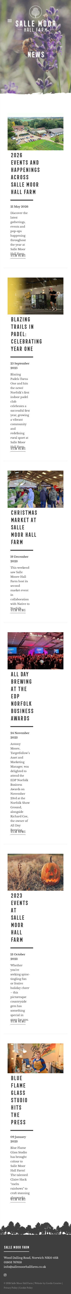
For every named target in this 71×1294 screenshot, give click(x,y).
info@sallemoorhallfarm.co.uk (25, 1267)
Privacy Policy (10, 1288)
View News (18, 255)
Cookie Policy (26, 1288)
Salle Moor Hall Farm (35, 19)
